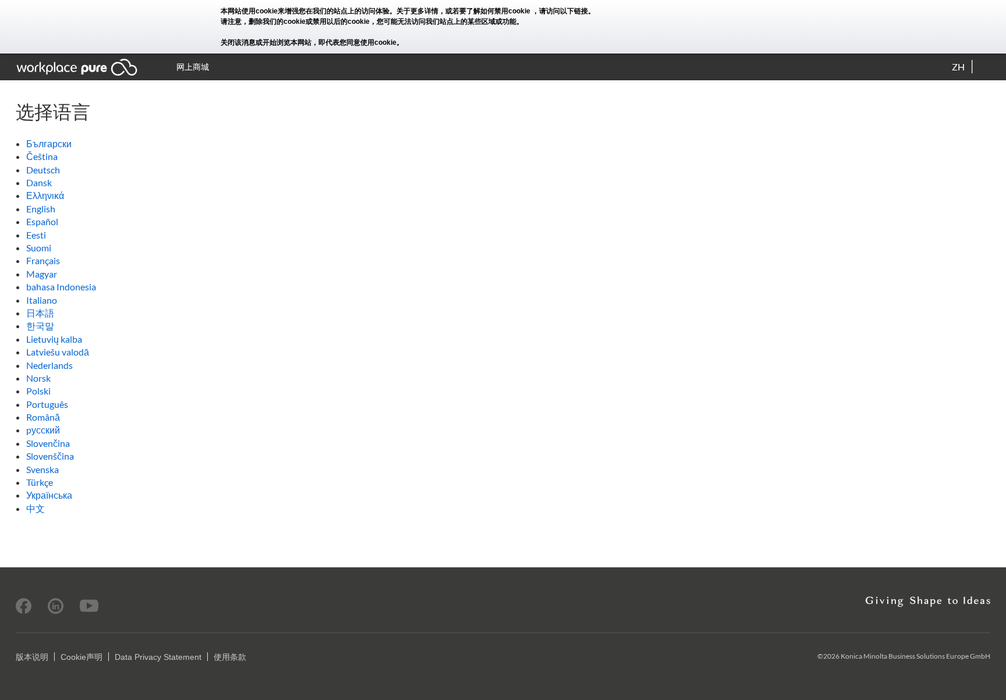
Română (43, 416)
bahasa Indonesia (61, 286)
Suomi (38, 247)
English (40, 208)
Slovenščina (50, 455)
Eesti (36, 234)
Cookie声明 (81, 657)
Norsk (38, 377)
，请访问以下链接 (560, 11)
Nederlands (49, 365)
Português (47, 404)
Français (43, 260)
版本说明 (32, 657)
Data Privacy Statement (158, 657)
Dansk (39, 182)
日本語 (40, 312)
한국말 (40, 325)
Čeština (42, 156)
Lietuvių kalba (54, 338)
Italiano (41, 299)
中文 (35, 508)
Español (42, 221)
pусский (43, 429)
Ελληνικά (45, 195)
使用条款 (230, 657)
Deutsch (43, 169)
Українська (49, 494)
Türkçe (39, 482)
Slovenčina (48, 443)
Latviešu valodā (57, 351)
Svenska (42, 469)
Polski (38, 390)
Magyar (41, 273)
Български (49, 143)
